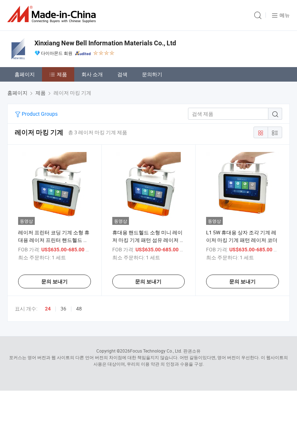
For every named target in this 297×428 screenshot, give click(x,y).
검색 (122, 74)
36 (63, 308)
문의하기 (152, 74)
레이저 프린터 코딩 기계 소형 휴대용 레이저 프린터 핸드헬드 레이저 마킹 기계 (53, 240)
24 (48, 309)
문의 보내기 (54, 281)
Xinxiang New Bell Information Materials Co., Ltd (105, 43)
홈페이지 (24, 74)
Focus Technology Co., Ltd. (156, 351)
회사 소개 (92, 74)
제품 (62, 74)
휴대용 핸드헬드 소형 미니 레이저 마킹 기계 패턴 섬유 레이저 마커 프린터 (148, 240)
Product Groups (39, 113)
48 (79, 308)
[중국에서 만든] (53, 14)
